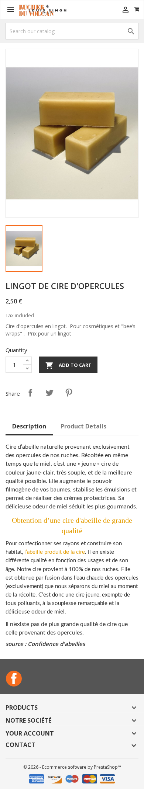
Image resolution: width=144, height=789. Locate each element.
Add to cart (68, 365)
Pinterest (68, 392)
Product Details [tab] (83, 426)
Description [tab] (29, 426)
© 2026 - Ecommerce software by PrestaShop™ (72, 767)
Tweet (49, 392)
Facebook (14, 679)
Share (30, 392)
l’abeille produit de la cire (54, 552)
